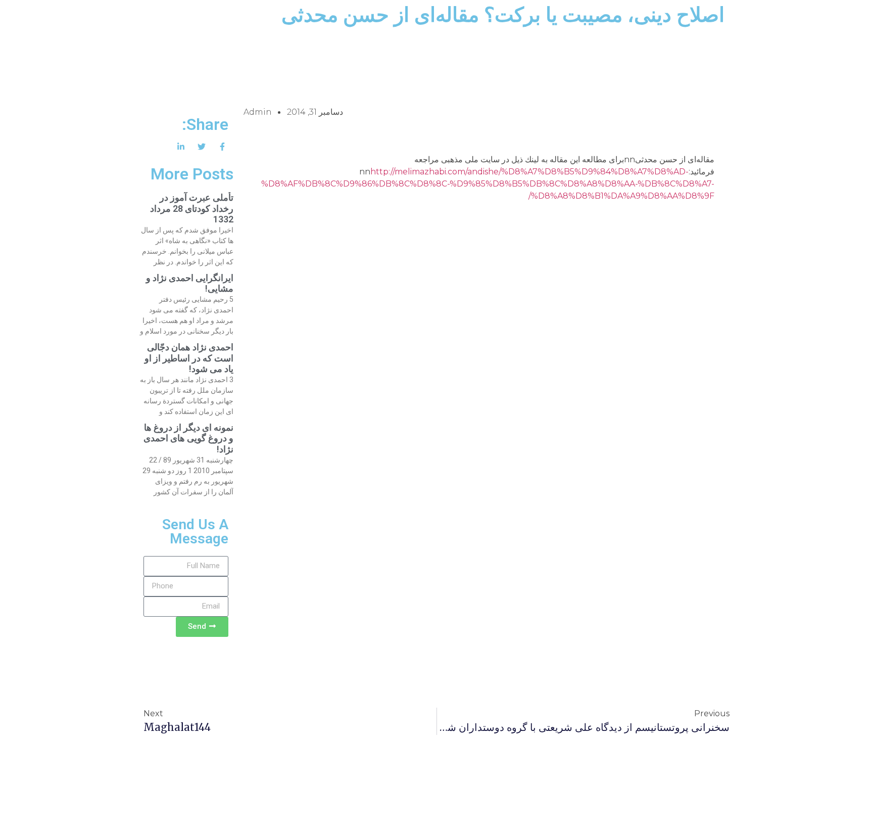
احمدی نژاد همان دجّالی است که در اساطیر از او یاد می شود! (188, 358)
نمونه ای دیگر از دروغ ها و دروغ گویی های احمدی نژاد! (188, 438)
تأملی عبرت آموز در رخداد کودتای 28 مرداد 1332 (191, 208)
